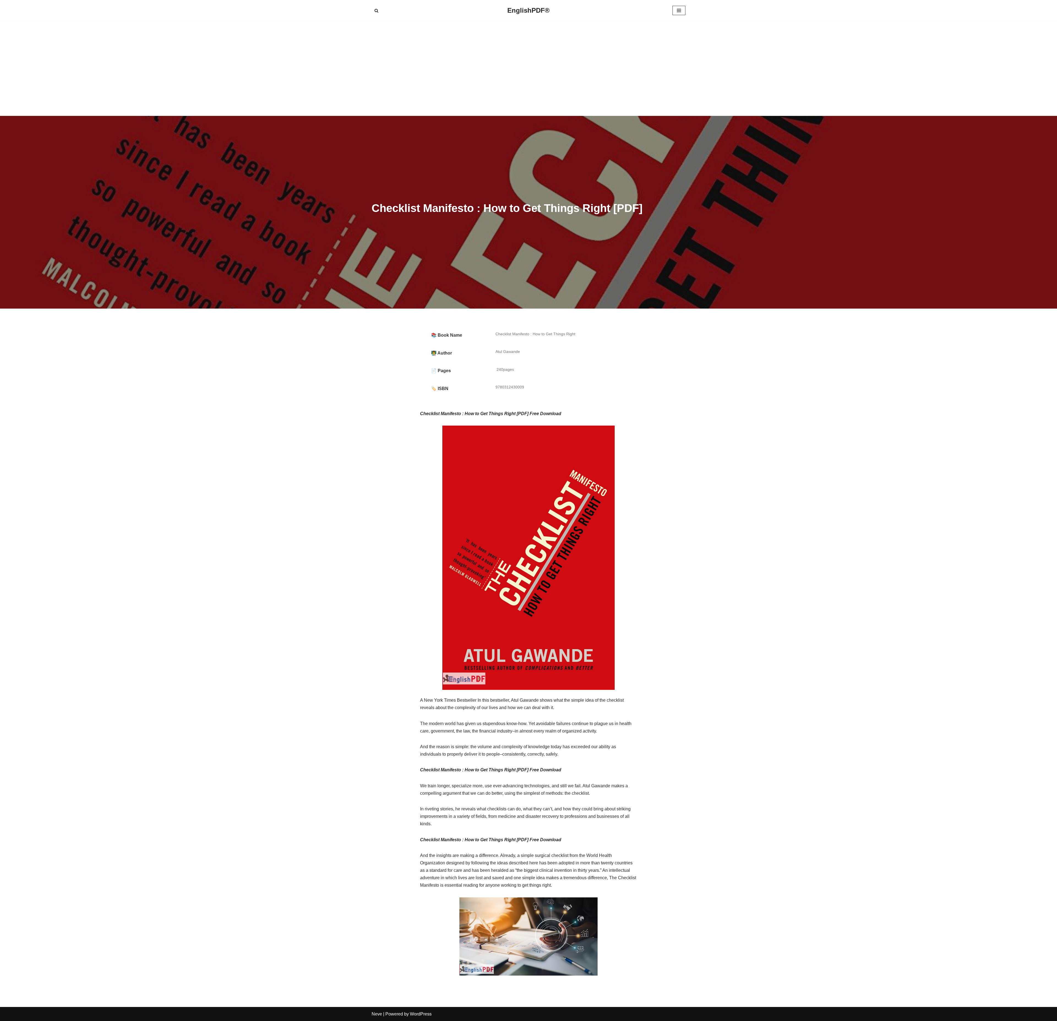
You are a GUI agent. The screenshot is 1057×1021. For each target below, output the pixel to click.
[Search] (376, 11)
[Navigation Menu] (678, 10)
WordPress (421, 1014)
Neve (377, 1014)
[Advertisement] (528, 68)
